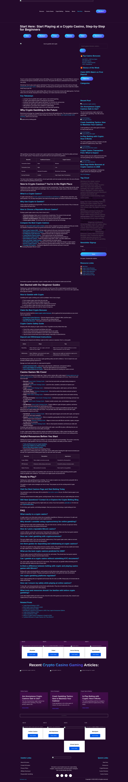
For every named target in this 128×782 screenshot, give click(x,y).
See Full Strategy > (85, 118)
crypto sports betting (32, 407)
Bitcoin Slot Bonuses (29, 321)
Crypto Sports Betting (86, 691)
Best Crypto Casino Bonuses (31, 317)
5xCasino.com (23, 779)
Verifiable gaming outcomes (89, 237)
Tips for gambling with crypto (89, 226)
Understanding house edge (89, 185)
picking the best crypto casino (28, 86)
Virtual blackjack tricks (87, 224)
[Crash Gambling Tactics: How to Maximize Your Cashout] (64, 681)
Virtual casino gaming (97, 218)
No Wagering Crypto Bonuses (31, 233)
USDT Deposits (95, 216)
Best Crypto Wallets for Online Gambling (34, 445)
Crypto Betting (59, 11)
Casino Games (50, 11)
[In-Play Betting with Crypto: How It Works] (94, 681)
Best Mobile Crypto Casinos (31, 242)
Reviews (67, 11)
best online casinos (53, 492)
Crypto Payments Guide (30, 366)
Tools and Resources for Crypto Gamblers (35, 444)
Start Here (79, 11)
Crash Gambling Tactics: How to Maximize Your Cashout (62, 698)
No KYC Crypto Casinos (30, 243)
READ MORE (25, 707)
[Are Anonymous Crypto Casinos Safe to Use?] (34, 681)
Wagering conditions (94, 209)
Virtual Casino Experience (85, 216)
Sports (73, 11)
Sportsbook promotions (88, 211)
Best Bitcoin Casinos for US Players (33, 232)
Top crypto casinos (93, 188)
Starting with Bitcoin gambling (95, 239)
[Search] (83, 50)
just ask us (68, 502)
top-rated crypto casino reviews (35, 226)
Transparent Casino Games (89, 183)
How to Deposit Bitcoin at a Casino (33, 369)
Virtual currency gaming (97, 214)
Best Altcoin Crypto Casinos (31, 237)
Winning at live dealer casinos (90, 181)
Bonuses (41, 11)
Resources (87, 11)
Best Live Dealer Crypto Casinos (32, 240)
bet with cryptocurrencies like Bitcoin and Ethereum (46, 196)
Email (81, 246)
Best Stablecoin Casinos (30, 238)
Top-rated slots (89, 187)
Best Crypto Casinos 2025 (30, 230)
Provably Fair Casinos (29, 245)
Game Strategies (55, 691)
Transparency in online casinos (91, 221)
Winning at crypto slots (94, 230)
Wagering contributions (95, 222)
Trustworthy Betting (97, 235)
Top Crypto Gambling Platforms (95, 201)
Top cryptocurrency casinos (91, 198)
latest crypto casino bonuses (43, 313)
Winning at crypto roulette (88, 203)
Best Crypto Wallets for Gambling (32, 367)
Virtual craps (88, 207)
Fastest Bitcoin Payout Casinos (32, 235)
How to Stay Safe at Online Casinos (33, 447)
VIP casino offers (101, 224)
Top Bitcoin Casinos (92, 230)
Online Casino (24, 691)
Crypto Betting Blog (27, 504)
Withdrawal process (92, 192)
